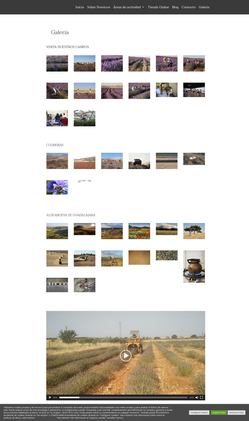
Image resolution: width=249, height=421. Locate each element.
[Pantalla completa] (201, 397)
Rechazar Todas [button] (236, 412)
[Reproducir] (50, 397)
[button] (126, 355)
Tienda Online (158, 7)
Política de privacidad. (46, 417)
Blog (175, 7)
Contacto (189, 7)
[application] (125, 355)
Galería (204, 7)
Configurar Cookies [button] (199, 412)
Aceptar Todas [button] (219, 412)
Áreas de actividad (127, 7)
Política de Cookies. (133, 417)
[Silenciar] (196, 397)
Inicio (80, 7)
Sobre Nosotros (98, 7)
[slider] (123, 397)
